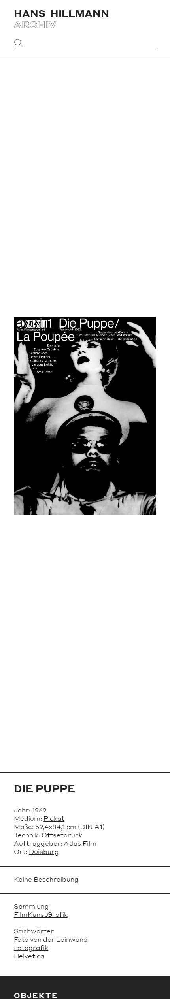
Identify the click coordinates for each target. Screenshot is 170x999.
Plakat (53, 818)
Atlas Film (80, 843)
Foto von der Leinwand (51, 939)
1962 (39, 810)
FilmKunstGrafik (41, 914)
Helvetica (29, 956)
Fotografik (31, 947)
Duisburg (44, 851)
